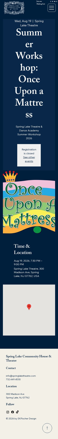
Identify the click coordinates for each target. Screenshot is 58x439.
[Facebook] (52, 1)
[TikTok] (56, 1)
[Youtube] (54, 1)
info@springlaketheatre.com (21, 375)
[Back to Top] (47, 428)
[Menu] (52, 8)
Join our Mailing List (41, 3)
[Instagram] (50, 1)
